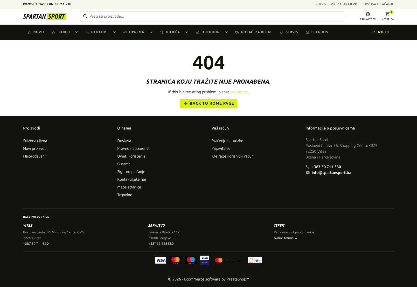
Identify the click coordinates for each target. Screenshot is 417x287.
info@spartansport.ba (331, 172)
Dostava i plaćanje (378, 4)
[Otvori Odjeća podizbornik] (188, 32)
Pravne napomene (133, 148)
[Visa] (160, 260)
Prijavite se (220, 148)
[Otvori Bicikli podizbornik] (77, 32)
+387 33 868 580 (161, 244)
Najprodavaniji (35, 156)
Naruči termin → (286, 238)
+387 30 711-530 (326, 167)
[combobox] (212, 16)
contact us (239, 92)
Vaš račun (220, 128)
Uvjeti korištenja (131, 156)
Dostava (124, 140)
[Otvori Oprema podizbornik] (152, 32)
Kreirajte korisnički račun (232, 156)
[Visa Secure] (204, 260)
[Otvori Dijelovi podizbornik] (115, 32)
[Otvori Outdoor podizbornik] (227, 32)
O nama (124, 164)
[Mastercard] (175, 260)
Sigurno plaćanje (131, 171)
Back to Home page (208, 103)
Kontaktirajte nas (131, 179)
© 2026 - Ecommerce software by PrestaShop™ (208, 279)
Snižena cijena (35, 140)
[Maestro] (191, 260)
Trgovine (124, 195)
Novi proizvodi (35, 148)
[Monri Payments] (255, 260)
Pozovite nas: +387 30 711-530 (47, 4)
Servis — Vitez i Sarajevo (336, 4)
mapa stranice (129, 187)
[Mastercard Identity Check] (229, 260)
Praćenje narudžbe (227, 140)
